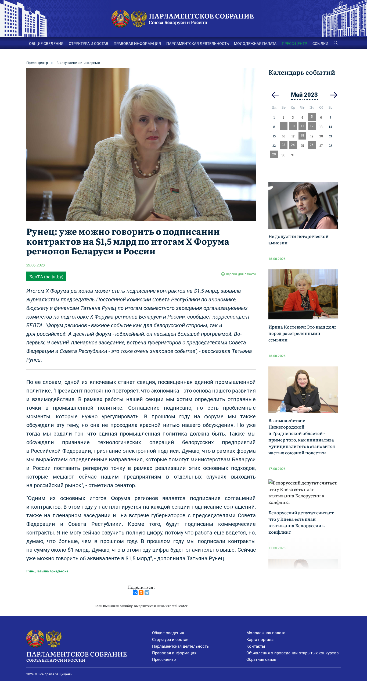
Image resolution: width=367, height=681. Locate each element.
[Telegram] (147, 592)
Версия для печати (241, 274)
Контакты (255, 646)
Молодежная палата (265, 632)
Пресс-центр (37, 63)
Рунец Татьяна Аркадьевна (47, 571)
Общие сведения (168, 632)
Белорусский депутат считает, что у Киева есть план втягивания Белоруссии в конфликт (301, 522)
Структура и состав (170, 639)
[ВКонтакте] (135, 592)
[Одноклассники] (141, 592)
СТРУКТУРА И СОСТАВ (88, 43)
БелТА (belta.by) (46, 276)
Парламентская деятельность (180, 646)
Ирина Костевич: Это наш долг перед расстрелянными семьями (302, 333)
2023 (311, 94)
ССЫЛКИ (320, 43)
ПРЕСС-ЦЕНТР (294, 43)
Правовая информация (174, 653)
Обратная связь (261, 659)
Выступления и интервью (78, 63)
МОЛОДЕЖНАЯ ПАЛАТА (255, 43)
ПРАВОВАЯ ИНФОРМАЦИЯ (137, 43)
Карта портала (260, 639)
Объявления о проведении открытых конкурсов (292, 653)
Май (297, 94)
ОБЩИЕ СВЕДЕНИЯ (46, 43)
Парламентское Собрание (76, 656)
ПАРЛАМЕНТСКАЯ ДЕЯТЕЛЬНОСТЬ (197, 43)
